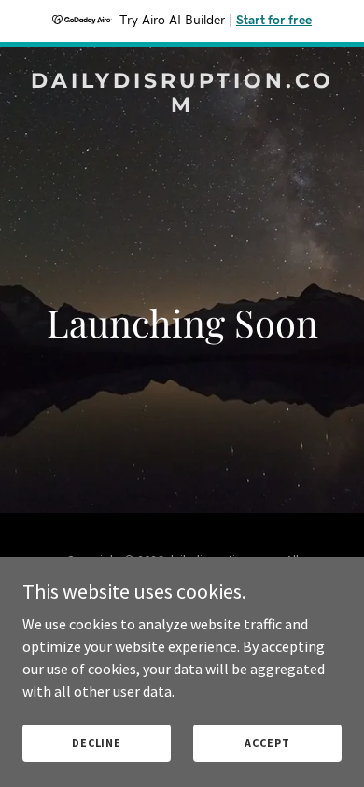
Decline (96, 743)
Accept (267, 743)
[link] (182, 106)
